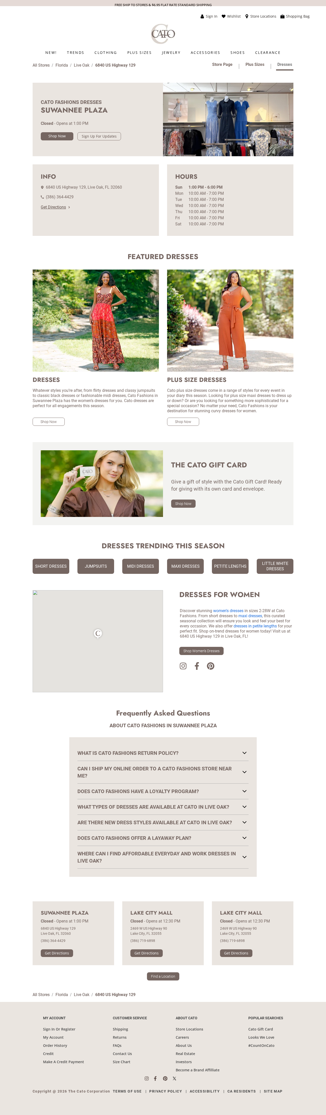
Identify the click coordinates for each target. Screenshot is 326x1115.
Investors (184, 1061)
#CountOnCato (261, 1045)
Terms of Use (127, 1091)
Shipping (120, 1029)
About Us (184, 1045)
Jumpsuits (96, 566)
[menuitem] (51, 52)
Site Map (273, 1091)
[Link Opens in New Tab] (149, 1078)
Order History (55, 1045)
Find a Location (163, 976)
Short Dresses (51, 566)
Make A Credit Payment (63, 1061)
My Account (53, 1037)
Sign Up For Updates (99, 136)
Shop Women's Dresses (201, 651)
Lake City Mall (151, 913)
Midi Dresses (140, 566)
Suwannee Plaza (65, 913)
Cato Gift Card (260, 1029)
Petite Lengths (230, 566)
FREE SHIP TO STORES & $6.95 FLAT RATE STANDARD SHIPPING (163, 5)
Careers (182, 1037)
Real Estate (185, 1053)
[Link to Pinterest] (210, 667)
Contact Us (122, 1053)
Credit (48, 1053)
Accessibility (205, 1091)
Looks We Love (261, 1037)
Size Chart (121, 1061)
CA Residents (241, 1091)
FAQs (117, 1045)
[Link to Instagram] (183, 667)
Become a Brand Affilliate (198, 1070)
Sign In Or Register (59, 1029)
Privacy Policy (165, 1091)
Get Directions (53, 207)
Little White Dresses (275, 566)
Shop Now (57, 136)
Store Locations (189, 1029)
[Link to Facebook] (197, 667)
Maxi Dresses (185, 566)
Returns (120, 1037)
